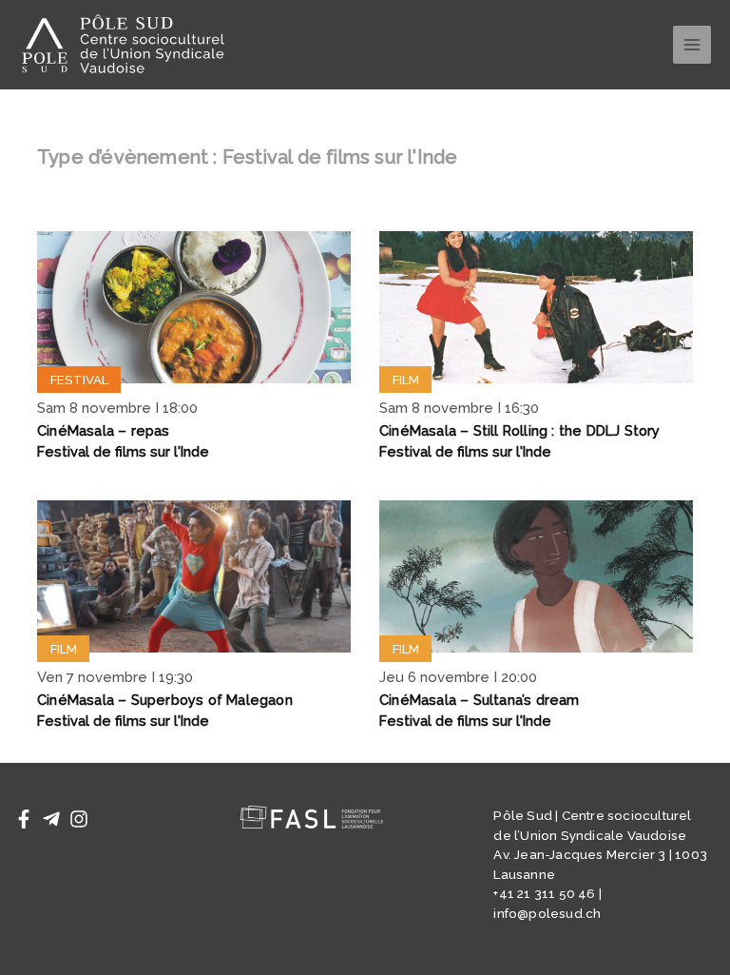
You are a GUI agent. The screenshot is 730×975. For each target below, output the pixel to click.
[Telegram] (51, 819)
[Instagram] (78, 819)
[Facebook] (23, 819)
